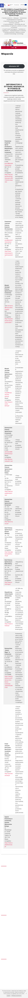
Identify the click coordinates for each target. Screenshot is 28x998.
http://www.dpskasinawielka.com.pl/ (9, 553)
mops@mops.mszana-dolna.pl (8, 394)
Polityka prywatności (16, 995)
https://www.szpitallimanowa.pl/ (9, 844)
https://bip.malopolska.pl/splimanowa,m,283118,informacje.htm (9, 178)
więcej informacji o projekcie (9, 979)
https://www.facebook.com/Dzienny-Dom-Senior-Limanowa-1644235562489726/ (8, 682)
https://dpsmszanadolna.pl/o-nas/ (9, 493)
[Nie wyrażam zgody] (26, 993)
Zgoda (8, 995)
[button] (12, 47)
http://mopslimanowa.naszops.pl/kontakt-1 (9, 320)
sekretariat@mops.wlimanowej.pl (9, 307)
